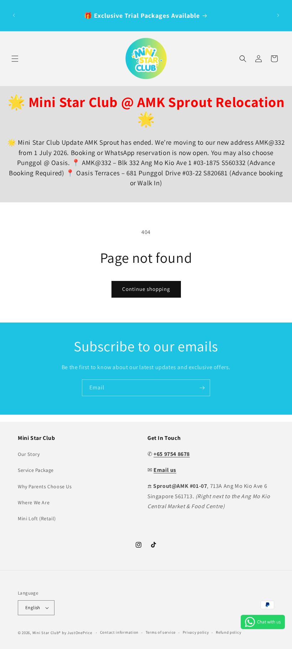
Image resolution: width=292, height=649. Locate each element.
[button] (15, 59)
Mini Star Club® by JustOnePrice (62, 632)
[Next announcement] (278, 15)
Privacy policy (196, 632)
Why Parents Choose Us (45, 486)
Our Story (29, 454)
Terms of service (161, 632)
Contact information (119, 632)
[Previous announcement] (14, 15)
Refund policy (228, 632)
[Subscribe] (202, 387)
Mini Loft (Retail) (37, 518)
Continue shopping (146, 289)
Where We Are (33, 502)
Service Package (36, 470)
